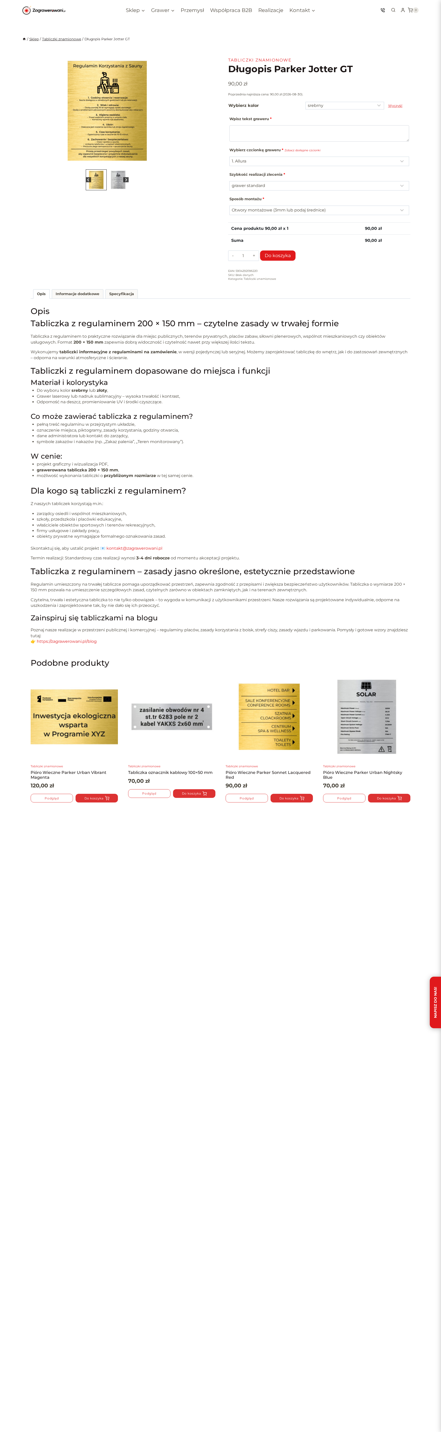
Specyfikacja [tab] (121, 294)
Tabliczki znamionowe (260, 60)
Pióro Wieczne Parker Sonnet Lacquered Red (268, 775)
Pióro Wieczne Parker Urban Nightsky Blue (362, 775)
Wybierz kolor (243, 105)
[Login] (402, 10)
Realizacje (270, 10)
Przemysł (192, 10)
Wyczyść (395, 106)
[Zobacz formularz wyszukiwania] (393, 10)
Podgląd (52, 798)
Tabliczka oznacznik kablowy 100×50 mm (170, 772)
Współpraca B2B (231, 10)
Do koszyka (278, 255)
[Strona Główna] (24, 39)
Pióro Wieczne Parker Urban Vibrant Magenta (68, 775)
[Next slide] (176, 111)
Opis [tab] (41, 294)
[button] (96, 179)
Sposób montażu (246, 199)
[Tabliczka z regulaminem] (107, 110)
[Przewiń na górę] (12, 1414)
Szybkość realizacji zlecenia (257, 174)
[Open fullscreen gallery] (179, 163)
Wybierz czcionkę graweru (275, 150)
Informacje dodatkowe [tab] (77, 294)
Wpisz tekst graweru (250, 119)
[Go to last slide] (38, 111)
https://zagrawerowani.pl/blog (67, 641)
